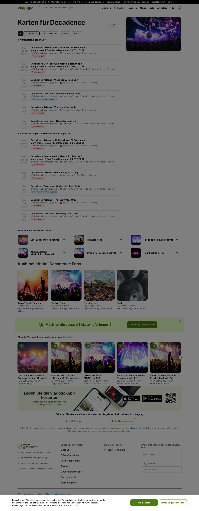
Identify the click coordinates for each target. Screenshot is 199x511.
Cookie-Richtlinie (70, 505)
